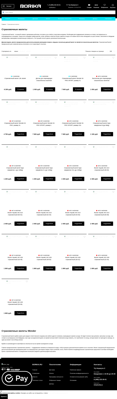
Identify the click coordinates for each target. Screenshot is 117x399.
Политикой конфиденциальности (58, 393)
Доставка (35, 18)
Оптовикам (108, 18)
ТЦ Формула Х (99, 368)
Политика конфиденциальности (79, 373)
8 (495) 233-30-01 (100, 379)
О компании (21, 18)
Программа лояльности (64, 18)
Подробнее (107, 89)
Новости (34, 377)
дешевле (22, 51)
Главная (7, 18)
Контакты (82, 18)
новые (16, 51)
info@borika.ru (52, 7)
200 (114, 51)
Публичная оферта (75, 370)
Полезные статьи (37, 380)
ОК (1, 391)
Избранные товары (55, 380)
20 (107, 51)
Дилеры (95, 18)
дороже (28, 51)
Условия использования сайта (79, 377)
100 (111, 51)
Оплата (48, 18)
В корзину (21, 89)
